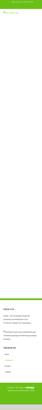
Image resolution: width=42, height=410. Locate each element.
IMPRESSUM (12, 391)
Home (7, 354)
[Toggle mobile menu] (38, 15)
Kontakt (7, 366)
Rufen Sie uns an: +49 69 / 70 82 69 (22, 2)
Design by (22, 387)
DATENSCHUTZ (23, 391)
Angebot (8, 372)
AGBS (32, 391)
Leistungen (9, 360)
